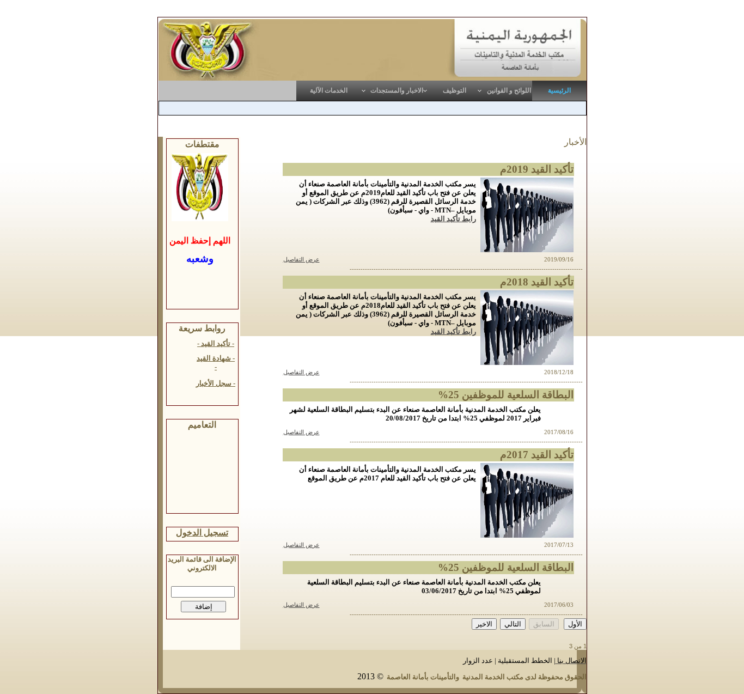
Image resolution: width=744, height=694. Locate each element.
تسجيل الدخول (202, 532)
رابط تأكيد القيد (453, 219)
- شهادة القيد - (216, 362)
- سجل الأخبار (215, 383)
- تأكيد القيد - (215, 343)
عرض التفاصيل (301, 259)
